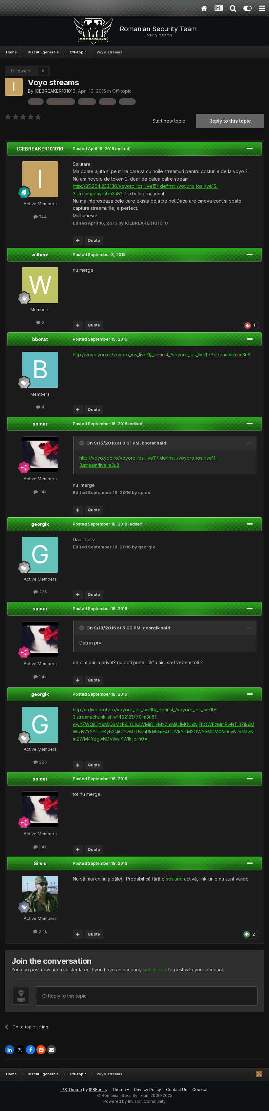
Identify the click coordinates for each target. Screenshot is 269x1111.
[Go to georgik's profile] (40, 555)
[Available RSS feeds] (259, 1074)
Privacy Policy (147, 1089)
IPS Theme (71, 1089)
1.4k (42, 491)
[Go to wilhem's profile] (40, 285)
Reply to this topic (230, 121)
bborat (40, 339)
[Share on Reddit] (41, 1049)
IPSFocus (98, 1089)
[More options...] (250, 149)
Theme (119, 1089)
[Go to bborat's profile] (40, 370)
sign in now (155, 969)
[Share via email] (51, 1049)
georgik (40, 524)
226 (42, 591)
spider (40, 424)
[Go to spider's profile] (40, 454)
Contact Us (176, 1089)
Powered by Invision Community (134, 1101)
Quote (94, 240)
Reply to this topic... (68, 996)
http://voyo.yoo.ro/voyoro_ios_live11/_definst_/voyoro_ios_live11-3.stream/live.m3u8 (162, 354)
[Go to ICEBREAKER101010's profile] (14, 87)
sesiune (174, 879)
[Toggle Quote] (82, 443)
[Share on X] (20, 1049)
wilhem (40, 254)
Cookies (200, 1089)
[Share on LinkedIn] (9, 1049)
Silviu (40, 863)
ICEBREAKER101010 (55, 91)
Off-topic (122, 91)
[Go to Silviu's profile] (40, 894)
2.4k (42, 931)
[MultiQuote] (78, 240)
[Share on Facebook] (30, 1049)
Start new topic (169, 121)
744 (42, 216)
